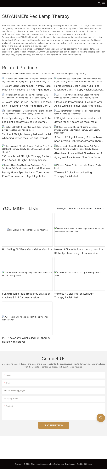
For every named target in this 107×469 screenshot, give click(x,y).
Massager (61, 208)
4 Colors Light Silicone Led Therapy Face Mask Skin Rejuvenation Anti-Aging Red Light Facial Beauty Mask (26, 87)
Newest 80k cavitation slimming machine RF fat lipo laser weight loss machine (78, 251)
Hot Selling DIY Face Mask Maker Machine (27, 249)
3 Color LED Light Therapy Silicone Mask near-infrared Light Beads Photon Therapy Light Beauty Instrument (79, 139)
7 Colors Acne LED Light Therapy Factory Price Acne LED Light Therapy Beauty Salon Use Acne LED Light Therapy (26, 158)
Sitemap (88, 464)
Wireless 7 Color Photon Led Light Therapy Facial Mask (74, 174)
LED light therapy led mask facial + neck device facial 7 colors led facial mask (78, 120)
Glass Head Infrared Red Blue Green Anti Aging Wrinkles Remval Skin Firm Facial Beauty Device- (78, 155)
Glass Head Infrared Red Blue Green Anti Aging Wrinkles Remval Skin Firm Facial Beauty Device (78, 104)
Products (99, 208)
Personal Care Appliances (80, 208)
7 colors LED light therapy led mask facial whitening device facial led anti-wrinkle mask (26, 136)
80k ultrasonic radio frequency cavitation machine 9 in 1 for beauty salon (26, 295)
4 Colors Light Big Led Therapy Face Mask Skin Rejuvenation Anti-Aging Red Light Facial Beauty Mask (27, 104)
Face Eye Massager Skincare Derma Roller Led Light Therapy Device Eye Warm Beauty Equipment (27, 120)
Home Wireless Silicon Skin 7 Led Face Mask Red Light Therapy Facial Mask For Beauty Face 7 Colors (78, 87)
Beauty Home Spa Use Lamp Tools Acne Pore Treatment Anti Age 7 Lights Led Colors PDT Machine (25, 174)
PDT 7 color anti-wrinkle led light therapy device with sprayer (26, 339)
